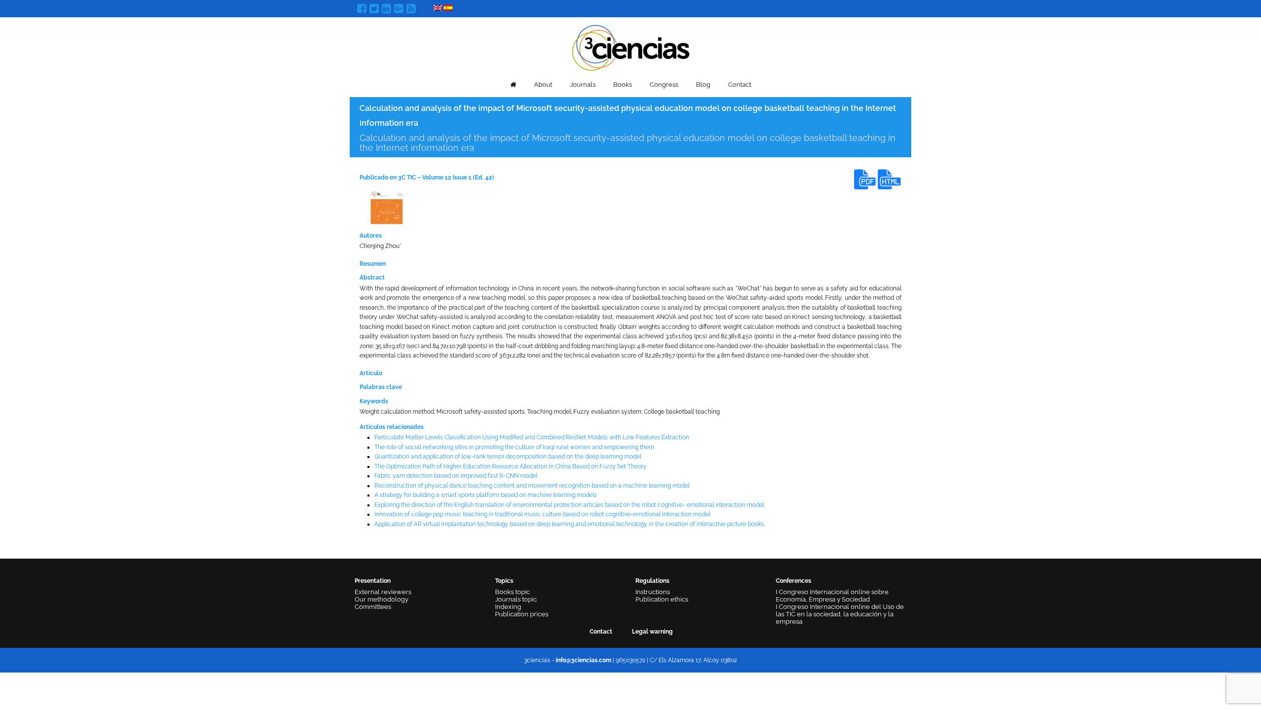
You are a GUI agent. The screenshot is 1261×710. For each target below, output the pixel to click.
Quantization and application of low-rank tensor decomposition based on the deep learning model (507, 456)
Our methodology (381, 599)
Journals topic (516, 599)
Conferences (793, 580)
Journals (583, 84)
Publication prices (521, 614)
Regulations (652, 580)
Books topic (512, 592)
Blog (703, 84)
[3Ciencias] (631, 46)
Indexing (508, 606)
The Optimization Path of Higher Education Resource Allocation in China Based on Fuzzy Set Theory (510, 466)
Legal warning (652, 631)
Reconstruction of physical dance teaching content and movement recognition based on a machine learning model (532, 485)
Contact (739, 84)
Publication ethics (661, 599)
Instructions (652, 592)
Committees (373, 606)
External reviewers (383, 592)
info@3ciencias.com (583, 660)
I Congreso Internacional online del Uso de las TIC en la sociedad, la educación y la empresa (840, 614)
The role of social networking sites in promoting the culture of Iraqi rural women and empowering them (514, 447)
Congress (664, 84)
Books (622, 84)
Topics (504, 580)
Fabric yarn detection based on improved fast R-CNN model (455, 475)
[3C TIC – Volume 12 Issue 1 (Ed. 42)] (386, 207)
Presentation (373, 580)
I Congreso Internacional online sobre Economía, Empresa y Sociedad (832, 595)
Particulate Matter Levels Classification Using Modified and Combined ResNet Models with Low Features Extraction (531, 437)
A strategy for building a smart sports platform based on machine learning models (485, 495)
